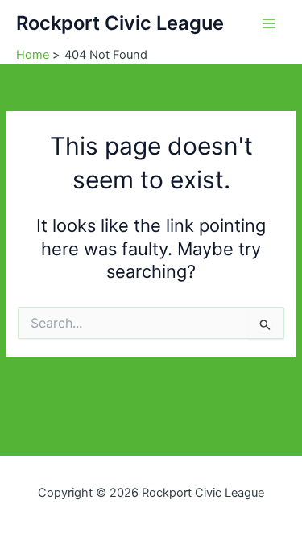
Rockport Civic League (120, 23)
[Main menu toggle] (269, 23)
